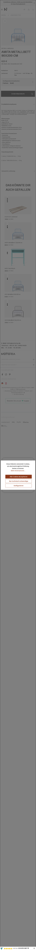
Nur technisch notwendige (18, 481)
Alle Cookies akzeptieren (18, 477)
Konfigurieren (18, 485)
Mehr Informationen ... (18, 470)
